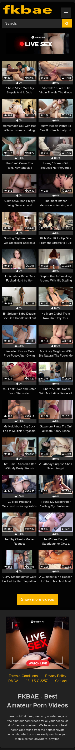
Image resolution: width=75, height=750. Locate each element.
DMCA (13, 681)
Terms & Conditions (23, 676)
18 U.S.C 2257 (37, 681)
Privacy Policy (55, 676)
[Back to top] (62, 738)
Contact (61, 681)
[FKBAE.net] (30, 10)
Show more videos (37, 599)
